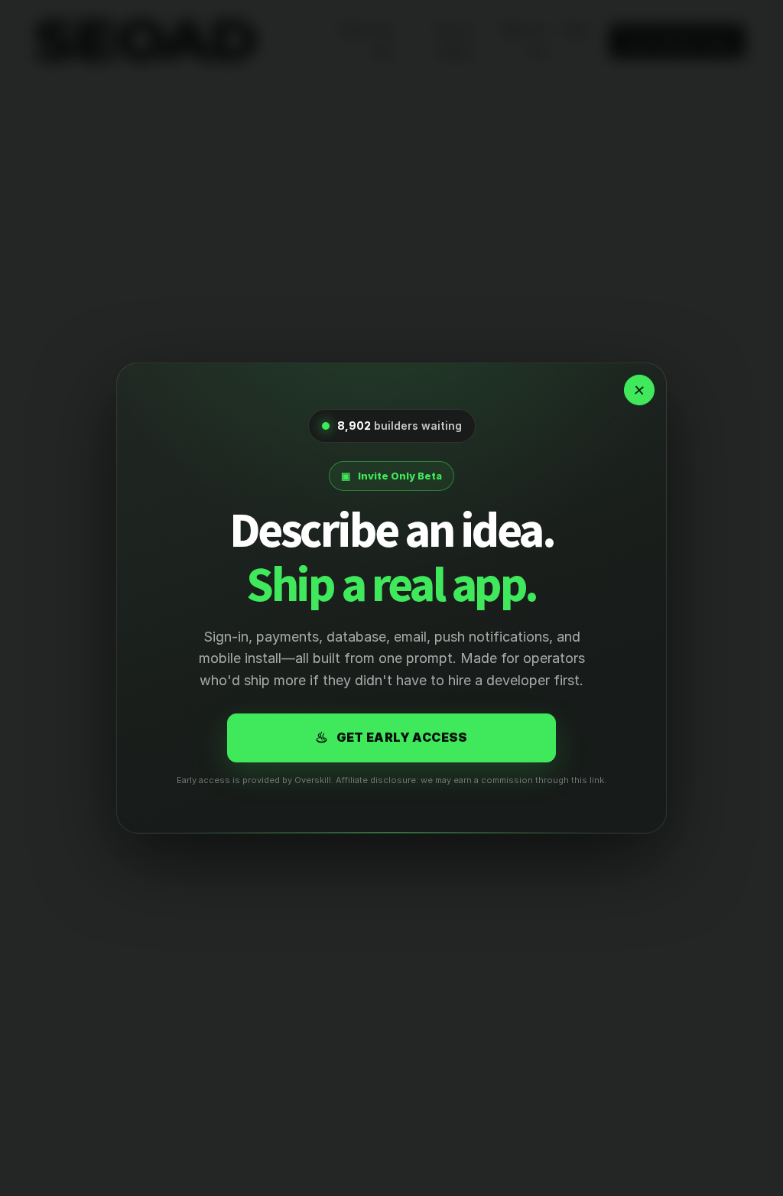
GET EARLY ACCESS (391, 737)
